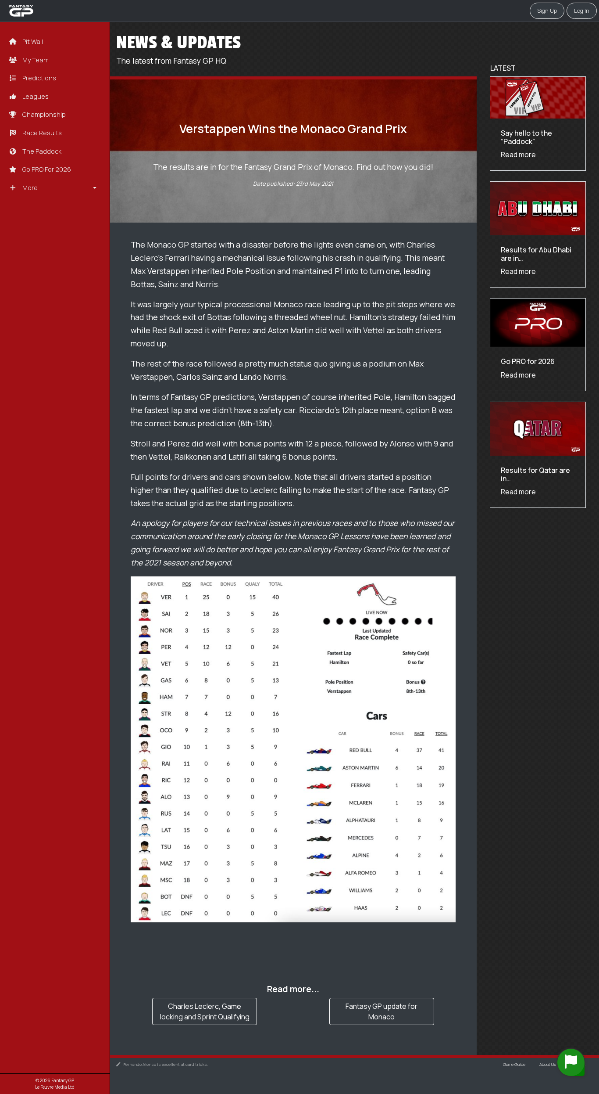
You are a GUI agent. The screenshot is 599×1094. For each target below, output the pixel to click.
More (29, 188)
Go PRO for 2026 (46, 169)
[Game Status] (571, 1062)
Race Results (41, 133)
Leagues (35, 96)
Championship (43, 114)
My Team (35, 60)
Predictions (38, 78)
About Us (547, 1064)
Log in (581, 10)
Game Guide (514, 1064)
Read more (518, 154)
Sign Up (547, 10)
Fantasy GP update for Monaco (381, 1011)
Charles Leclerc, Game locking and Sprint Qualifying (205, 1011)
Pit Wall (32, 41)
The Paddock (41, 151)
